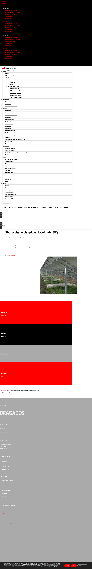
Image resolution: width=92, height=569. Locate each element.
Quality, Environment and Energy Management (16, 152)
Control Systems (9, 124)
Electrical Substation (10, 130)
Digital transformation (10, 143)
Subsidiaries (8, 78)
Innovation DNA (9, 141)
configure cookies (30, 566)
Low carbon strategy (10, 135)
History (3, 483)
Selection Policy (9, 161)
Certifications (8, 154)
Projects (5, 108)
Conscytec (13, 82)
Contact (4, 183)
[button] (1, 211)
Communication (6, 174)
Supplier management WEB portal (12, 12)
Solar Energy (8, 126)
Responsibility (6, 146)
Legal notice (5, 535)
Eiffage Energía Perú (15, 90)
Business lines (6, 99)
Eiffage (4, 71)
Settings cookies (82, 565)
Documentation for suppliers (11, 10)
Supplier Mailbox (8, 18)
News (6, 177)
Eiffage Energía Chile (15, 88)
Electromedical (6, 203)
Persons (4, 157)
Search (1, 213)
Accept (67, 565)
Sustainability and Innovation (9, 132)
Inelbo (11, 84)
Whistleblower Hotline (7, 543)
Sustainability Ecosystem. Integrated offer (15, 139)
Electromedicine (9, 121)
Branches (7, 187)
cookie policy (53, 566)
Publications (8, 179)
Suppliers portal (9, 198)
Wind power (8, 128)
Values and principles (10, 163)
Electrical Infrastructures (11, 106)
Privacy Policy (6, 537)
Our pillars (7, 137)
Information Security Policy (8, 545)
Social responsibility (10, 148)
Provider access (8, 16)
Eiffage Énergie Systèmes (7, 496)
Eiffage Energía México (15, 93)
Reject (74, 565)
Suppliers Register (9, 192)
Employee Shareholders (10, 168)
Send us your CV (9, 172)
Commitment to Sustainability (8, 505)
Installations (8, 104)
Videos (6, 181)
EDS (4, 201)
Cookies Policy (6, 539)
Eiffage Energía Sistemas (11, 75)
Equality (7, 166)
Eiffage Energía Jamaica (15, 95)
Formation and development (11, 159)
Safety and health (9, 150)
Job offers (7, 170)
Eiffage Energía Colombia (16, 97)
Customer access (9, 196)
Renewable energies (10, 101)
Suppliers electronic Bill (10, 14)
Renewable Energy (9, 119)
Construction (8, 112)
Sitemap (4, 541)
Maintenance (8, 110)
